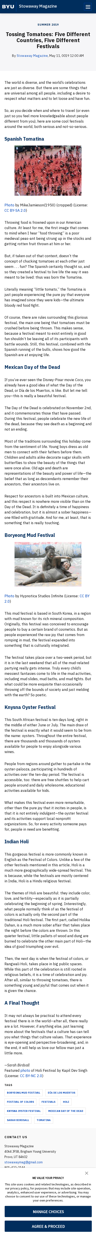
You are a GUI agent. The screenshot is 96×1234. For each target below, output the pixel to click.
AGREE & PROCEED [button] (48, 1226)
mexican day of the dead (65, 1111)
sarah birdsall (18, 1120)
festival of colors (20, 1101)
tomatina (44, 1120)
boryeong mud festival (23, 1092)
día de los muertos (61, 1092)
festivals (48, 1101)
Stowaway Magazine (38, 6)
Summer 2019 (48, 24)
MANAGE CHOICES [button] (48, 1211)
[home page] (8, 6)
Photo (9, 205)
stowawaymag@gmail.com (23, 1162)
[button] (86, 1172)
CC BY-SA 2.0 (15, 210)
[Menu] (88, 6)
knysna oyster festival (24, 1111)
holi (66, 1101)
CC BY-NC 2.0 (31, 1076)
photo (25, 1070)
